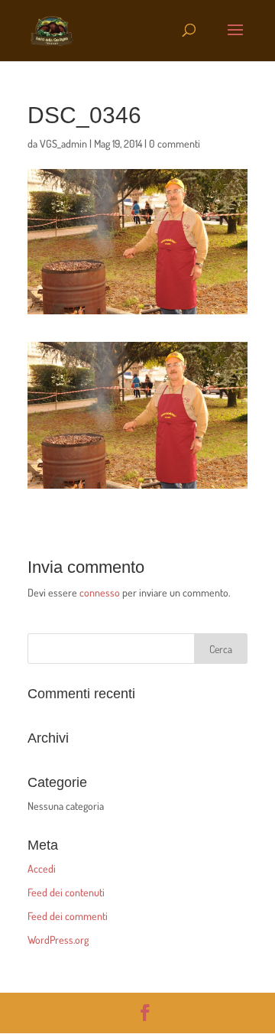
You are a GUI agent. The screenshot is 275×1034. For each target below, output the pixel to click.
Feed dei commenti (68, 915)
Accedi (42, 868)
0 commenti (174, 143)
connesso (99, 592)
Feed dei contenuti (66, 892)
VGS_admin (63, 143)
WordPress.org (58, 939)
